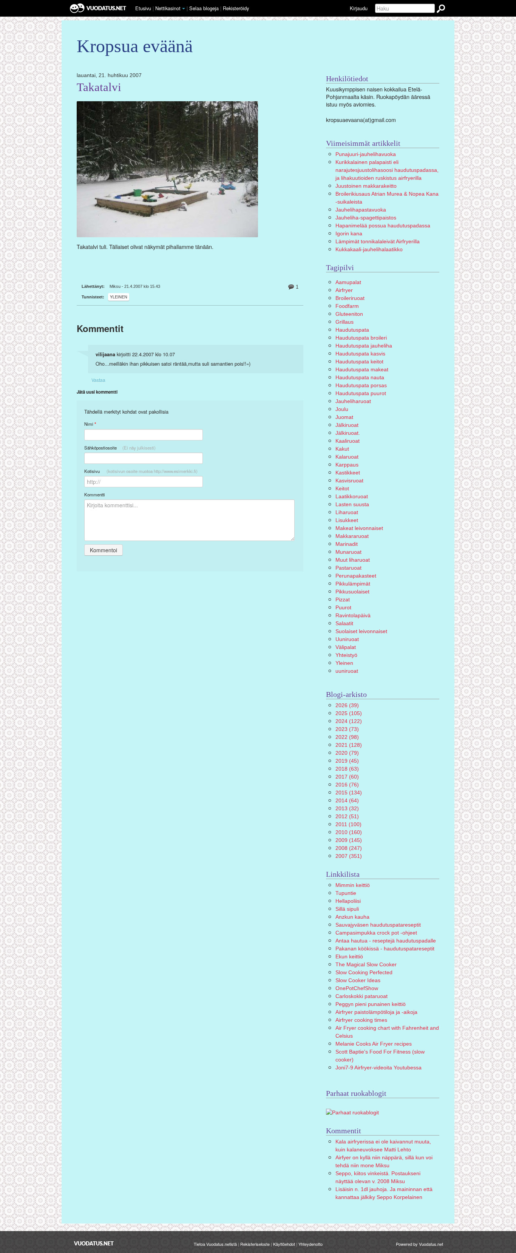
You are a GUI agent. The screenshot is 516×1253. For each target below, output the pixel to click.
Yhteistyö (346, 655)
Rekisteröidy (236, 8)
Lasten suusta (352, 504)
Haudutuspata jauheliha (363, 346)
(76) (347, 785)
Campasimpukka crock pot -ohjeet (376, 933)
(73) (347, 729)
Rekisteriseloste (255, 1244)
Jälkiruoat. (347, 433)
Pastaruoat (348, 568)
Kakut (342, 449)
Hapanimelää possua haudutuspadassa (382, 225)
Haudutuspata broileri (361, 338)
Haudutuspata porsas (361, 385)
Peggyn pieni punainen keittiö (370, 1004)
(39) (347, 705)
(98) (347, 737)
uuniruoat (346, 671)
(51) (347, 816)
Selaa (204, 8)
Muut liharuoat (352, 560)
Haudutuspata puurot (360, 393)
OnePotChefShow (356, 988)
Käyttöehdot (284, 1244)
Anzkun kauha (352, 917)
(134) (348, 792)
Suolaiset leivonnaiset (361, 631)
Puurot (343, 607)
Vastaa (98, 380)
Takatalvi (99, 87)
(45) (347, 761)
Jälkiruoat (346, 425)
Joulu (341, 409)
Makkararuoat (352, 536)
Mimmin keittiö (352, 885)
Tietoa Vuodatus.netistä (215, 1244)
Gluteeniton (349, 314)
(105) (348, 713)
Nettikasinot (168, 8)
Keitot (342, 488)
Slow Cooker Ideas (357, 980)
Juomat (344, 417)
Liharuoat (346, 512)
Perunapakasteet (355, 576)
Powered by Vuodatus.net (419, 1244)
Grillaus (344, 322)
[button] (183, 8)
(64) (347, 800)
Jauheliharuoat (353, 401)
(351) (348, 856)
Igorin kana (348, 233)
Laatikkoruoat (351, 496)
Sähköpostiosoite (120, 448)
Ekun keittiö (349, 956)
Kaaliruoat (347, 441)
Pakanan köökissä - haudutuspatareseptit (384, 949)
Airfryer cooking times (361, 1020)
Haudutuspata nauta (359, 377)
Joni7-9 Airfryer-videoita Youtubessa (378, 1068)
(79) (347, 753)
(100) (348, 824)
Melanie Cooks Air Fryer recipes (373, 1044)
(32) (347, 808)
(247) (348, 848)
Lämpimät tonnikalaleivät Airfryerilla (377, 241)
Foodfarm (347, 306)
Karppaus (346, 465)
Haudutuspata (352, 330)
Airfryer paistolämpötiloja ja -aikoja (376, 1012)
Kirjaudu (359, 8)
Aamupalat (348, 282)
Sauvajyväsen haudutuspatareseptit (378, 925)
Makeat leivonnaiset (359, 528)
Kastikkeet (347, 473)
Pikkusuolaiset (352, 592)
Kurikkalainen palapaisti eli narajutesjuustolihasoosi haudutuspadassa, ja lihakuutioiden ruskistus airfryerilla (387, 170)
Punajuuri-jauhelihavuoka (365, 154)
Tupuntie (345, 893)
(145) (348, 840)
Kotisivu (141, 471)
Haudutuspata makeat (361, 369)
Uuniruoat (347, 639)
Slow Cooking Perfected (363, 972)
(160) (348, 832)
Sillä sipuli (347, 909)
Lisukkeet (346, 520)
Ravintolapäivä (353, 615)
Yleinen (118, 297)
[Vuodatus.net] (94, 1243)
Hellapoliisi (348, 901)
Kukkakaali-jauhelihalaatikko (369, 249)
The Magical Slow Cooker (366, 964)
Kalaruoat (346, 457)
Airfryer (344, 290)
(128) (348, 745)
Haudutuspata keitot (359, 361)
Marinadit (346, 544)
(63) (347, 769)
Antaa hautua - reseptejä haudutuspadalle (385, 941)
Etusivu (143, 8)
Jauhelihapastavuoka (360, 210)
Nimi (90, 424)
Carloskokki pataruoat (361, 996)
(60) (347, 777)
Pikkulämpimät (352, 584)
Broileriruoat (350, 298)
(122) (348, 721)
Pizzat (342, 599)
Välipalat (345, 647)
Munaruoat (348, 552)
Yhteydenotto (310, 1244)
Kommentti (94, 494)
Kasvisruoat (349, 480)
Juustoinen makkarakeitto (366, 186)
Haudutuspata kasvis (360, 354)
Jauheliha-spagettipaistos (365, 218)
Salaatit (344, 623)
